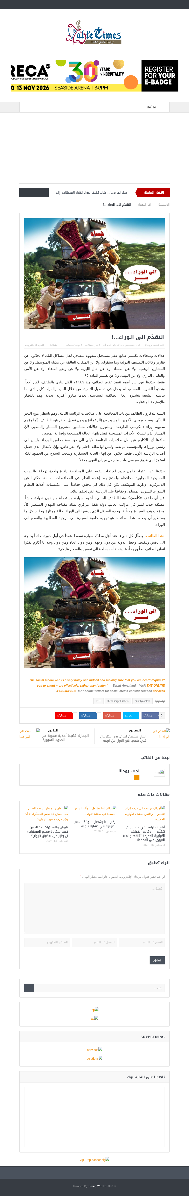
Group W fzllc (97, 1186)
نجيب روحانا (152, 344)
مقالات (89, 344)
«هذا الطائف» (154, 536)
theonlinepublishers (118, 701)
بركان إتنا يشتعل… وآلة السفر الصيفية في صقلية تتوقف (95, 824)
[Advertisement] (94, 151)
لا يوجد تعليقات (74, 344)
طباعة (53, 344)
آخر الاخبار (100, 344)
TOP (98, 701)
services (159, 691)
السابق (135, 730)
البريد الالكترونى (34, 344)
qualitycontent (142, 701)
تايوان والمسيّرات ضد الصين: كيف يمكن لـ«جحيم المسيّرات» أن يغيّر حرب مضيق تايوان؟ (47, 831)
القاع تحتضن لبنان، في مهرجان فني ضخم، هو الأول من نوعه (123, 738)
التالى (53, 730)
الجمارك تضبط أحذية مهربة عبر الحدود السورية (65, 737)
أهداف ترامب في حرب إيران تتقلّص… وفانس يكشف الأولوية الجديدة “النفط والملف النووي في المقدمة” (143, 833)
